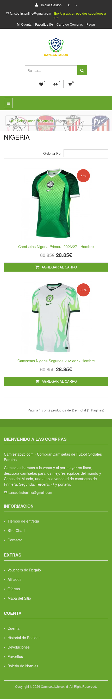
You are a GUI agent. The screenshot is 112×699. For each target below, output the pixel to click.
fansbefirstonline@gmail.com (30, 492)
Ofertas (14, 588)
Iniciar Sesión (50, 4)
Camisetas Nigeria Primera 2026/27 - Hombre (56, 246)
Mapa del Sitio (19, 598)
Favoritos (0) (44, 24)
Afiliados (14, 579)
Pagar (90, 24)
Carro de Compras (70, 24)
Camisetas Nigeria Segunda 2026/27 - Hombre (56, 360)
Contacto (15, 539)
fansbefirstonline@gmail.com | (31, 13)
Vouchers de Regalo (24, 569)
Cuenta (14, 628)
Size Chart (16, 530)
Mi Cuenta (24, 24)
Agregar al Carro (59, 267)
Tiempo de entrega (23, 521)
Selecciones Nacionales (35, 120)
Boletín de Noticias (23, 665)
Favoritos (15, 656)
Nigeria (61, 120)
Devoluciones (19, 647)
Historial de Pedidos (24, 637)
